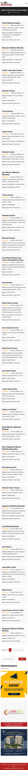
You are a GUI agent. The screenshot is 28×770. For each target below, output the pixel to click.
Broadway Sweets (9, 467)
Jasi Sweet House (9, 370)
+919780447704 (10, 456)
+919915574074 (6, 317)
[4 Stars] (8, 25)
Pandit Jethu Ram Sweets (12, 70)
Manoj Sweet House (10, 303)
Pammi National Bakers (11, 23)
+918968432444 (10, 495)
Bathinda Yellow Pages (17, 764)
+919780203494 (10, 599)
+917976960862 (10, 515)
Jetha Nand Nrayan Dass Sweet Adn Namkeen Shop (12, 259)
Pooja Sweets (7, 111)
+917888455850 (10, 204)
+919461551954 (19, 515)
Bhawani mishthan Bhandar (13, 47)
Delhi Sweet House (9, 348)
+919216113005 (10, 161)
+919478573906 (10, 378)
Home (10, 12)
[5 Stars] (9, 25)
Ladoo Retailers (9, 39)
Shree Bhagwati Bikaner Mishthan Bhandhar (11, 448)
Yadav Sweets (7, 195)
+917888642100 (19, 556)
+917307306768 (10, 579)
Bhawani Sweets (8, 91)
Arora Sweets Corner (10, 327)
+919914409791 (10, 184)
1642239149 (9, 272)
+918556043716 (6, 35)
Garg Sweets (7, 282)
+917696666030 (10, 121)
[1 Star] (3, 25)
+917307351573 (17, 59)
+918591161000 (10, 337)
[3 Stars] (6, 25)
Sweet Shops (17, 39)
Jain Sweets (6, 547)
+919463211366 (10, 398)
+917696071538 (19, 227)
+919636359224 (19, 184)
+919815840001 (10, 100)
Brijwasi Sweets (8, 152)
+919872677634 (10, 292)
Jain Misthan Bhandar (10, 526)
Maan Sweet (7, 590)
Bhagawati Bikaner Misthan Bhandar (13, 629)
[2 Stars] (4, 25)
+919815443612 (17, 315)
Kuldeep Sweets (8, 215)
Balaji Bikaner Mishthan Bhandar (11, 428)
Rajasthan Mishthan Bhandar (13, 506)
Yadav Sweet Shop (9, 389)
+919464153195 (10, 556)
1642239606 (9, 32)
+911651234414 (10, 141)
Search (22, 659)
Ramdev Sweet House (11, 487)
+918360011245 (10, 227)
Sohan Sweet (7, 131)
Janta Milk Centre (9, 567)
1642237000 (9, 315)
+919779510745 (10, 477)
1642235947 (9, 80)
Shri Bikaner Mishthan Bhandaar (10, 173)
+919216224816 (19, 161)
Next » (22, 650)
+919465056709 (10, 536)
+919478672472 (10, 618)
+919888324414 (19, 141)
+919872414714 (6, 37)
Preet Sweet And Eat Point (13, 610)
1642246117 (9, 59)
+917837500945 (15, 35)
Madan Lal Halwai (9, 409)
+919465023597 (17, 32)
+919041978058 (10, 360)
